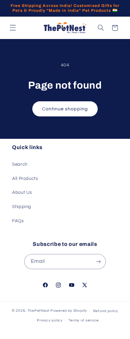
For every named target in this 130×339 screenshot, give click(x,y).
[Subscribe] (99, 261)
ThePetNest (39, 311)
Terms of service (83, 320)
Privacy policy (49, 320)
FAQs (18, 221)
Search (20, 164)
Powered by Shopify (68, 311)
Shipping (21, 206)
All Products (25, 178)
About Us (22, 192)
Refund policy (106, 311)
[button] (13, 28)
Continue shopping (65, 108)
